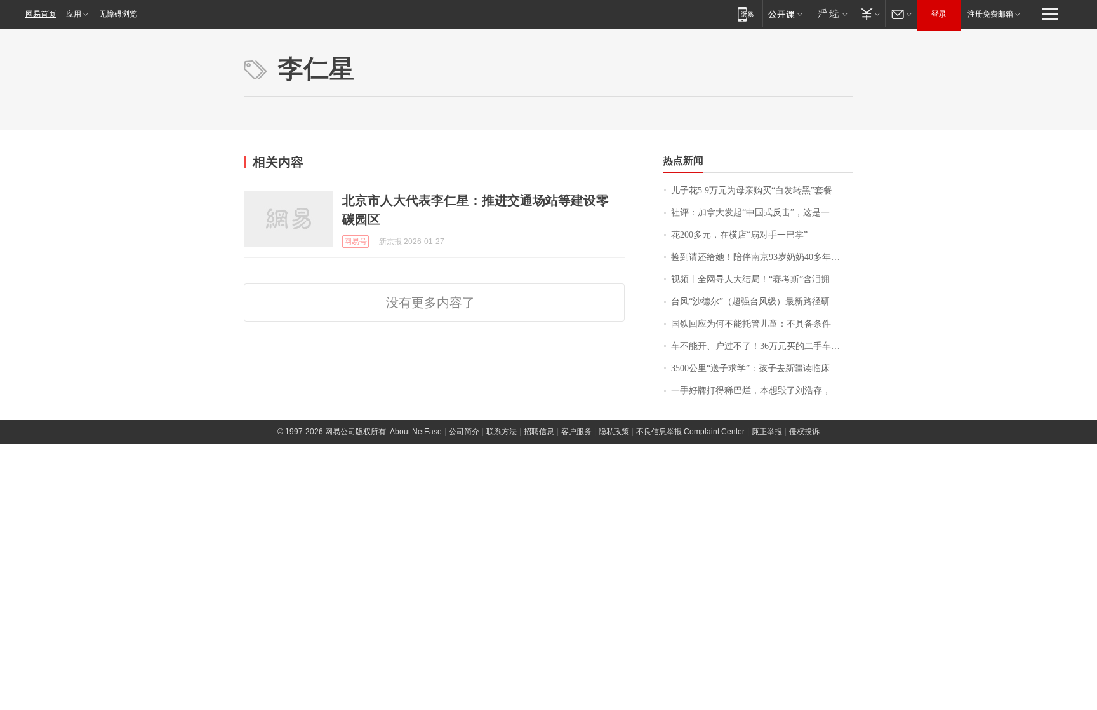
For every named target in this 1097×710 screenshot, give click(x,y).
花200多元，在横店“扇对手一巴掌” (739, 235)
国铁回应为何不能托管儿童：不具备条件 (751, 324)
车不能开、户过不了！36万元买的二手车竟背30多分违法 (762, 346)
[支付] (869, 13)
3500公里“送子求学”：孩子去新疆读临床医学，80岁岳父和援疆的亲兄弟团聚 (762, 368)
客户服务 (576, 431)
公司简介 (464, 431)
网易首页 (40, 14)
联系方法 (501, 431)
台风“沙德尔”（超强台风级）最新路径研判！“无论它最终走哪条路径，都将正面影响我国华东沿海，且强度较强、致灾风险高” (762, 301)
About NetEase (416, 431)
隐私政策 (614, 431)
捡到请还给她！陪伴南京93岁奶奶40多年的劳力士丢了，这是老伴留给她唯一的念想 (762, 257)
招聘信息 (539, 431)
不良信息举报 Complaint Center (690, 431)
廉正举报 (767, 431)
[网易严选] (830, 13)
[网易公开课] (785, 13)
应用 (73, 14)
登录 (939, 14)
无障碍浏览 (118, 14)
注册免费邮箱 (990, 14)
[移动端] (745, 13)
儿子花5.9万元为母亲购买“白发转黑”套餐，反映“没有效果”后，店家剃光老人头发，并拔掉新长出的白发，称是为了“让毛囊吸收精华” (762, 190)
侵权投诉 (804, 431)
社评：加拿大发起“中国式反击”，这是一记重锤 (762, 212)
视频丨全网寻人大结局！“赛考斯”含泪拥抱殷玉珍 (762, 279)
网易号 (355, 241)
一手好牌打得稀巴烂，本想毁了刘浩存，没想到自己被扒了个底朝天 (762, 390)
